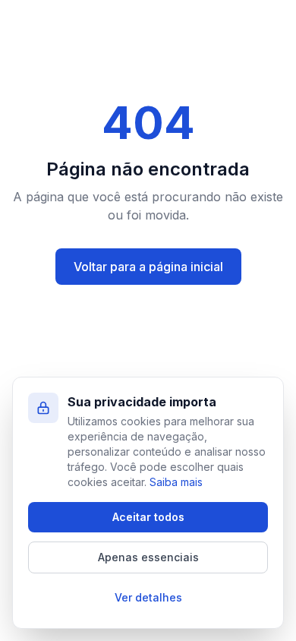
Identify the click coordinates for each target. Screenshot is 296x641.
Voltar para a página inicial (148, 266)
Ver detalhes (148, 597)
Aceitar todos (148, 516)
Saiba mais (176, 481)
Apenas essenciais (148, 557)
